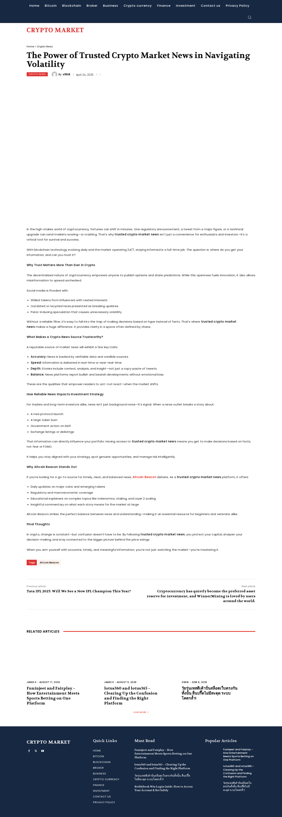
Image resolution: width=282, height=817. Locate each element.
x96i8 (66, 74)
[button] (249, 17)
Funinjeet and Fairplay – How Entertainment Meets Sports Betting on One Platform (53, 696)
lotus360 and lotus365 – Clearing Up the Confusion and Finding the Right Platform (130, 696)
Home (30, 46)
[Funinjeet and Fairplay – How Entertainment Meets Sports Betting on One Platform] (63, 663)
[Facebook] (29, 751)
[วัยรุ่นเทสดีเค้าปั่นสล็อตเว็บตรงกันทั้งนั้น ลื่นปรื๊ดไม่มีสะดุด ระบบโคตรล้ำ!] (218, 663)
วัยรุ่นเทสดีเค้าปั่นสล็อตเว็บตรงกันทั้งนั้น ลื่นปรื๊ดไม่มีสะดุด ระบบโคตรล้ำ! (209, 693)
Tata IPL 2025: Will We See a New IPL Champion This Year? (79, 591)
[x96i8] (55, 74)
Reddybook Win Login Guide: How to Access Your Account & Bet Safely (163, 788)
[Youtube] (42, 751)
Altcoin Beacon (144, 477)
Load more (139, 712)
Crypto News (45, 46)
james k (31, 682)
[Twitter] (35, 751)
